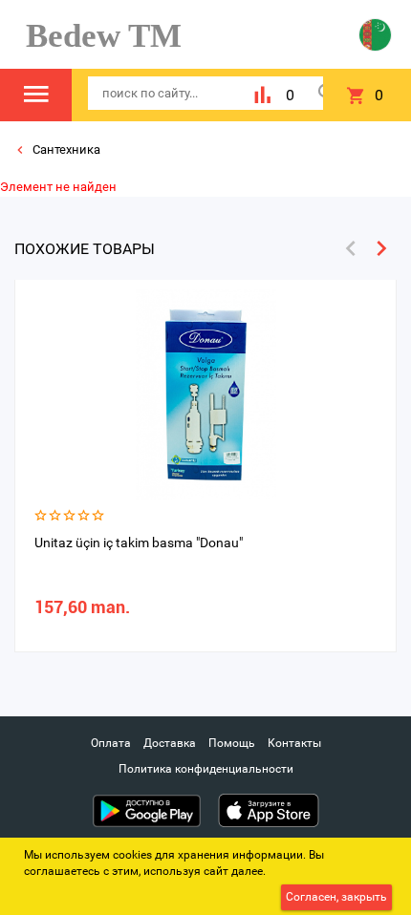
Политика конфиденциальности (206, 769)
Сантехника (65, 149)
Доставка (169, 743)
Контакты (294, 743)
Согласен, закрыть (336, 897)
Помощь (231, 743)
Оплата (111, 743)
